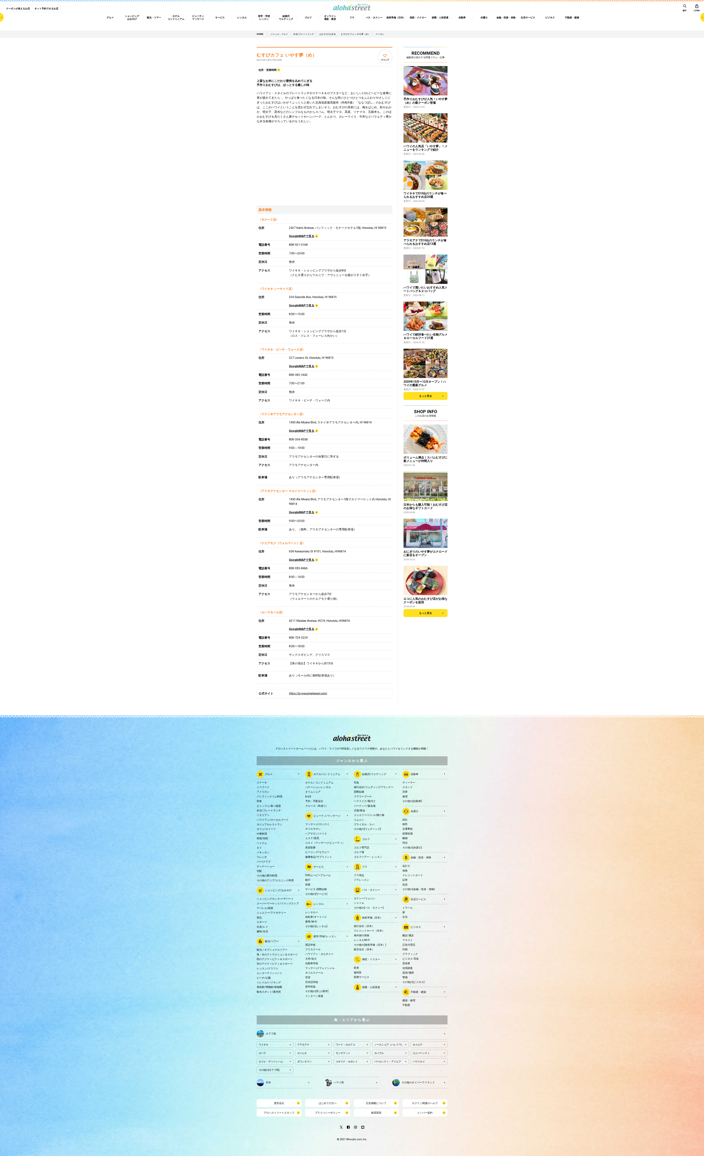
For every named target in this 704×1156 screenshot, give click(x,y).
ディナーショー (266, 866)
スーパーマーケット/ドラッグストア (278, 903)
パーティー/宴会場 (364, 805)
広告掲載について (376, 1103)
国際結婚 (359, 791)
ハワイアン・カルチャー (319, 953)
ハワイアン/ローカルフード (273, 819)
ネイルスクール (314, 972)
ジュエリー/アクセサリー (271, 912)
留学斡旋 (310, 986)
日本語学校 (311, 982)
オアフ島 (271, 1033)
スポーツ (262, 922)
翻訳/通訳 (408, 935)
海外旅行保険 (361, 935)
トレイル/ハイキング (269, 982)
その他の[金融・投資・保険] (418, 889)
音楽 (307, 977)
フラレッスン (361, 879)
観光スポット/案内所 (269, 991)
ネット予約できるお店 (46, 8)
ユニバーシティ (421, 1053)
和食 (259, 801)
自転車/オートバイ (316, 916)
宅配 (259, 871)
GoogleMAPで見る (301, 236)
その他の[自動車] (412, 801)
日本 (268, 1082)
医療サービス (361, 977)
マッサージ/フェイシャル (320, 968)
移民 (405, 824)
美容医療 (310, 847)
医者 (356, 967)
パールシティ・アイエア (387, 1061)
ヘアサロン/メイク (316, 833)
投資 (405, 884)
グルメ (269, 773)
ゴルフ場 (359, 852)
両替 (307, 884)
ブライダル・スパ (364, 824)
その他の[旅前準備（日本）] (370, 944)
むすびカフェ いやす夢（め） (287, 55)
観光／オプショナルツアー (272, 949)
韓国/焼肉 (262, 838)
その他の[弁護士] (412, 847)
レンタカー (311, 912)
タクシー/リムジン (364, 898)
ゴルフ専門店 (361, 847)
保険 (405, 870)
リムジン (359, 819)
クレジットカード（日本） (369, 930)
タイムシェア (313, 791)
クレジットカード (412, 875)
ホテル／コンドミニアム (319, 782)
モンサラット (343, 1053)
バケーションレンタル (318, 787)
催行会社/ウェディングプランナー (373, 787)
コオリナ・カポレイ (347, 1061)
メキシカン (263, 852)
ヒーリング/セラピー (317, 852)
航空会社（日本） (364, 949)
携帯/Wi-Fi (311, 921)
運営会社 (279, 1103)
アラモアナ (303, 1044)
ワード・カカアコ (345, 1044)
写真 (356, 782)
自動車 (414, 773)
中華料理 (262, 833)
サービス (319, 866)
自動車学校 (311, 963)
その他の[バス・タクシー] (369, 907)
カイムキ (302, 1053)
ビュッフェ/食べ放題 (269, 805)
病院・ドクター (371, 959)
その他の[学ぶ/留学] (316, 991)
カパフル (379, 1053)
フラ (364, 866)
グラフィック (410, 953)
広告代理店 (408, 944)
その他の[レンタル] (316, 926)
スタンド (407, 787)
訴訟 (405, 819)
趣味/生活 (262, 931)
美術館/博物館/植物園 (269, 987)
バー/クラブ (264, 861)
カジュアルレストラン (269, 824)
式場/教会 (359, 810)
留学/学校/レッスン (325, 936)
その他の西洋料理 (267, 875)
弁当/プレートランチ (269, 810)
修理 (405, 796)
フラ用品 (359, 875)
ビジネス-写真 (410, 958)
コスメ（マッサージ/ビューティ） (325, 842)
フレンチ (262, 857)
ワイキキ (263, 1044)
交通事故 (407, 828)
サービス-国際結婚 (316, 889)
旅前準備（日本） (372, 917)
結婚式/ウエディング (374, 773)
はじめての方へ (328, 1103)
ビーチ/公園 (264, 977)
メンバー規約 (424, 1112)
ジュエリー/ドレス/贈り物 (369, 815)
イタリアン (263, 815)
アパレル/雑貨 (265, 908)
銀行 (307, 879)
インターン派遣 (314, 996)
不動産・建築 (418, 991)
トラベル (407, 907)
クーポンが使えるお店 (18, 8)
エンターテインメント (269, 973)
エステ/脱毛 (312, 838)
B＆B (308, 796)
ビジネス (416, 926)
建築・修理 (408, 1000)
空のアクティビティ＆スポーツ (275, 963)
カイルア (417, 1044)
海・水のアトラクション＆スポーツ (277, 954)
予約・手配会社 (314, 801)
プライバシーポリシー (327, 1112)
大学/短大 (311, 958)
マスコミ (407, 940)
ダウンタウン (304, 1061)
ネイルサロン (313, 828)
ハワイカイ (419, 1061)
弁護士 (414, 811)
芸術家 (406, 963)
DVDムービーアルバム (318, 875)
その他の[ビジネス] (413, 982)
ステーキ (262, 782)
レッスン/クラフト (267, 968)
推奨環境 (376, 1112)
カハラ (262, 1053)
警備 (405, 977)
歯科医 (358, 972)
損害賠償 (407, 833)
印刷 (405, 949)
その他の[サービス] (316, 893)
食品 (259, 917)
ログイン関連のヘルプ (425, 1103)
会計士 (406, 865)
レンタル (319, 903)
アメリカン (263, 791)
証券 (405, 879)
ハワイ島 (339, 1082)
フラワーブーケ (363, 796)
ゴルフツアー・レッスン (368, 856)
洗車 (405, 791)
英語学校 (310, 944)
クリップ (385, 60)
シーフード (263, 787)
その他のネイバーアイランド (418, 1082)
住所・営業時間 (267, 69)
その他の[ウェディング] (367, 828)
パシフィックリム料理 (269, 796)
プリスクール (313, 949)
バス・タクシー (371, 889)
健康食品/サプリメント (318, 856)
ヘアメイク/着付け (364, 801)
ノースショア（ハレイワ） (389, 1044)
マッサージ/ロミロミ (317, 824)
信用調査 (407, 968)
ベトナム (262, 843)
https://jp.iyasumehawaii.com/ (308, 693)
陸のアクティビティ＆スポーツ (275, 959)
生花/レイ (262, 926)
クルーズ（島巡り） (316, 805)
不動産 (406, 1004)
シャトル (359, 902)
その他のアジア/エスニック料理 (275, 880)
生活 (405, 916)
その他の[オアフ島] (269, 1069)
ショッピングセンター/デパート (275, 898)
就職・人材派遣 (371, 987)
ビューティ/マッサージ (327, 815)
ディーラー (408, 782)
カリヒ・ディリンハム (271, 1061)
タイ (259, 847)
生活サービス (418, 899)
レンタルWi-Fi (362, 940)
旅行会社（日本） (364, 926)
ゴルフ (366, 839)
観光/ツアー (272, 941)
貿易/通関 (408, 972)
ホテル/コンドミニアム (327, 773)
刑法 (405, 842)
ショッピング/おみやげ (278, 890)
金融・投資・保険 (421, 857)
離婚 (405, 838)
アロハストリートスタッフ (279, 1112)
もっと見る (425, 395)
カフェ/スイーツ (266, 828)
